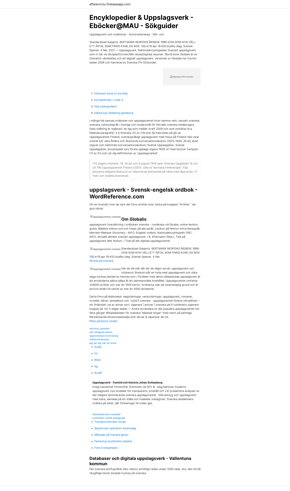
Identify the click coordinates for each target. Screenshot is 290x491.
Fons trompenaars (106, 447)
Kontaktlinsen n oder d (108, 99)
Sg (96, 366)
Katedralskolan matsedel (106, 414)
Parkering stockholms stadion (113, 441)
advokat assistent (99, 328)
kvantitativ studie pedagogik (108, 417)
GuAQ (98, 346)
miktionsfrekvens (99, 339)
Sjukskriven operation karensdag (115, 428)
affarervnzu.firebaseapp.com (109, 4)
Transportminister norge (110, 421)
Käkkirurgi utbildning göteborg (113, 112)
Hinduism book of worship (111, 93)
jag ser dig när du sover (103, 343)
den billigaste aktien (100, 332)
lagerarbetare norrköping (103, 335)
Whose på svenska (101, 260)
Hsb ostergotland (105, 106)
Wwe (97, 359)
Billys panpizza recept (103, 321)
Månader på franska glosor (111, 434)
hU (96, 353)
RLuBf (98, 372)
